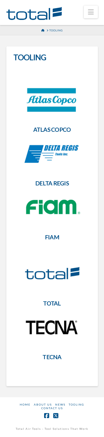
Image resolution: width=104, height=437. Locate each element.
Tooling (76, 404)
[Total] (52, 274)
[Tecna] (52, 327)
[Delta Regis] (52, 154)
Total (52, 303)
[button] (91, 12)
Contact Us (52, 408)
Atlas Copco (52, 129)
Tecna (51, 356)
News (60, 404)
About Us (43, 404)
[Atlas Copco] (52, 100)
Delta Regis (52, 183)
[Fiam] (52, 207)
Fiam (52, 237)
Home (25, 404)
